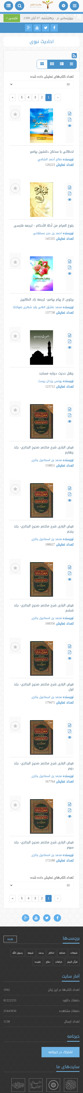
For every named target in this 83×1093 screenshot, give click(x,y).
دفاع (48, 962)
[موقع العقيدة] (53, 1085)
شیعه (30, 953)
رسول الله (17, 953)
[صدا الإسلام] (36, 1085)
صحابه (62, 953)
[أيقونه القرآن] (71, 1085)
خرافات (58, 962)
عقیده (38, 962)
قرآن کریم (72, 962)
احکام (51, 953)
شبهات (73, 953)
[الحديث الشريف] (18, 1085)
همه (10, 939)
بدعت (41, 953)
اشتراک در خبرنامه (60, 1052)
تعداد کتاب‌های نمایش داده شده (52, 76)
